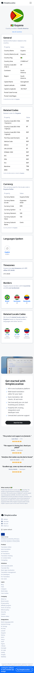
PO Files (3, 628)
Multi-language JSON (7, 622)
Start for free (18, 423)
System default (7, 529)
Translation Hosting (6, 556)
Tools (2, 587)
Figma (3, 644)
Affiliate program (6, 605)
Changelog (4, 560)
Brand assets (5, 601)
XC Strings (4, 626)
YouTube (6, 521)
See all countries (17, 32)
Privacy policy (5, 603)
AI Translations (5, 553)
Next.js (3, 635)
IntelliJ (3, 652)
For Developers (5, 574)
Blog (2, 584)
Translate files (5, 568)
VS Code (3, 650)
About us (3, 599)
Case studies (4, 593)
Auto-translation (6, 549)
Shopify (3, 654)
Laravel (3, 631)
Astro (2, 637)
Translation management (8, 572)
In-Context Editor (6, 558)
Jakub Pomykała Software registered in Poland (20, 663)
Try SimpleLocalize (23, 670)
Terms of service (6, 607)
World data (4, 591)
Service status (5, 616)
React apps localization (7, 570)
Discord (6, 523)
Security (3, 612)
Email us (6, 526)
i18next (3, 646)
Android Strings (5, 624)
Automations (4, 551)
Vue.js (3, 639)
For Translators (5, 576)
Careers (3, 614)
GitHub (6, 519)
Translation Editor (6, 547)
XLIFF (2, 641)
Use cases (4, 579)
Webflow (3, 657)
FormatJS (3, 648)
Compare (3, 589)
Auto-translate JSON (7, 566)
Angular (3, 633)
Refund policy (5, 610)
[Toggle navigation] (30, 3)
